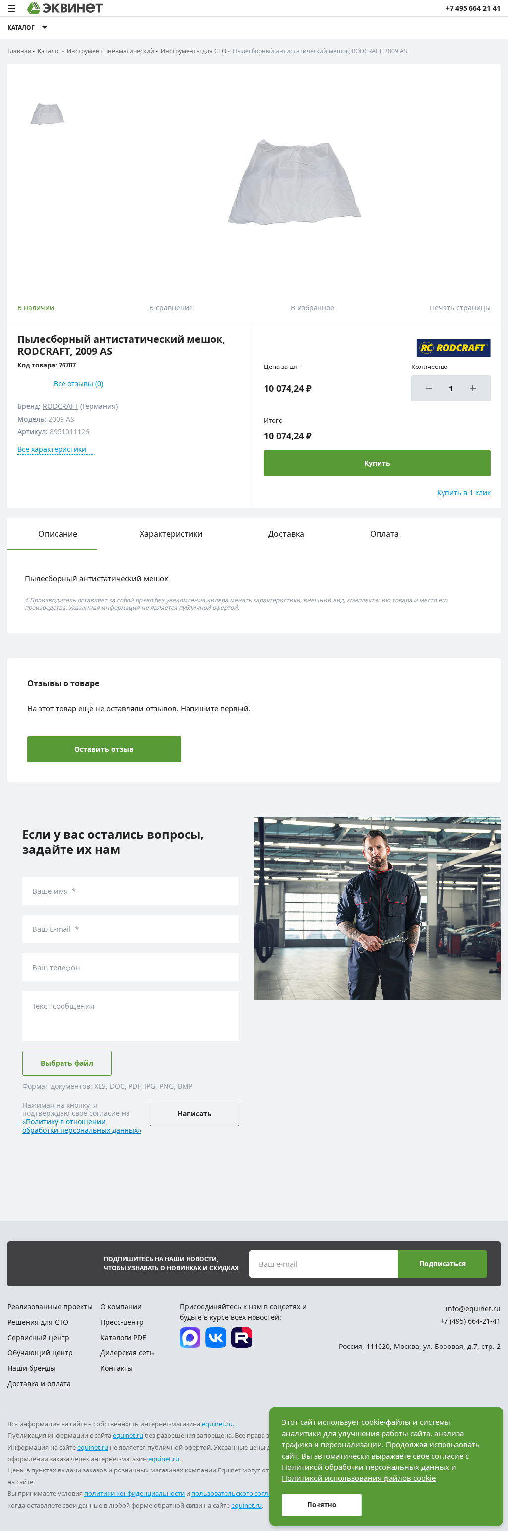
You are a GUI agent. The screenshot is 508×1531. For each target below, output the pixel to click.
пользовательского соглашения (242, 1493)
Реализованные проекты (50, 1306)
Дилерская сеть (127, 1352)
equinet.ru (217, 1423)
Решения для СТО (37, 1322)
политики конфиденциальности (134, 1493)
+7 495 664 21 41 (473, 8)
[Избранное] (454, 27)
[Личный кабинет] (472, 27)
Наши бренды (31, 1368)
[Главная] (65, 8)
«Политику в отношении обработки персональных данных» (81, 1126)
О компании (121, 1306)
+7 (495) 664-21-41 (470, 1321)
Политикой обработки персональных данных (365, 1466)
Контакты (116, 1368)
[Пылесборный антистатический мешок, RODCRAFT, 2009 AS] (290, 178)
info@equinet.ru (473, 1308)
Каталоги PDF (123, 1337)
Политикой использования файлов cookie (359, 1478)
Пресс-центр (122, 1322)
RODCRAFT (60, 406)
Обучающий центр (40, 1352)
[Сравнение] (436, 28)
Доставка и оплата (39, 1383)
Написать (194, 1113)
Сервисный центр (38, 1337)
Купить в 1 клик (464, 492)
